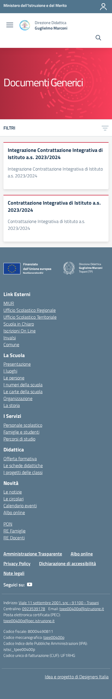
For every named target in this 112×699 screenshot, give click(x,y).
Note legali (13, 573)
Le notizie (12, 491)
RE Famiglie (14, 530)
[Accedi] (103, 6)
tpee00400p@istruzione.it (81, 609)
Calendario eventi (20, 505)
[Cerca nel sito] (98, 38)
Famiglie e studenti (21, 431)
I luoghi (10, 370)
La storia (11, 405)
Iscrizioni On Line (19, 330)
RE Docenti (14, 537)
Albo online (14, 512)
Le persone (13, 377)
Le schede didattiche (23, 465)
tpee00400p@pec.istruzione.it (29, 621)
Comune (11, 344)
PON (7, 523)
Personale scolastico (22, 425)
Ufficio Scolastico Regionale (29, 310)
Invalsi (9, 337)
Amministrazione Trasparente (32, 553)
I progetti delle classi (23, 472)
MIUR (8, 303)
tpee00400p (53, 637)
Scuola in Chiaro (18, 323)
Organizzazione (17, 398)
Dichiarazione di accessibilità (67, 563)
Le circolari (13, 498)
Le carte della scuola (23, 391)
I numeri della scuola (23, 384)
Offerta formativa (20, 458)
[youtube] (29, 584)
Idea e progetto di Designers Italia (77, 676)
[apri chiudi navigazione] (9, 25)
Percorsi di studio (19, 438)
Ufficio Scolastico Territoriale (30, 317)
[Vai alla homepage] (24, 25)
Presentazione (17, 364)
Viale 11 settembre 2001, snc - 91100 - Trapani (59, 603)
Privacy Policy (16, 563)
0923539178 (33, 609)
